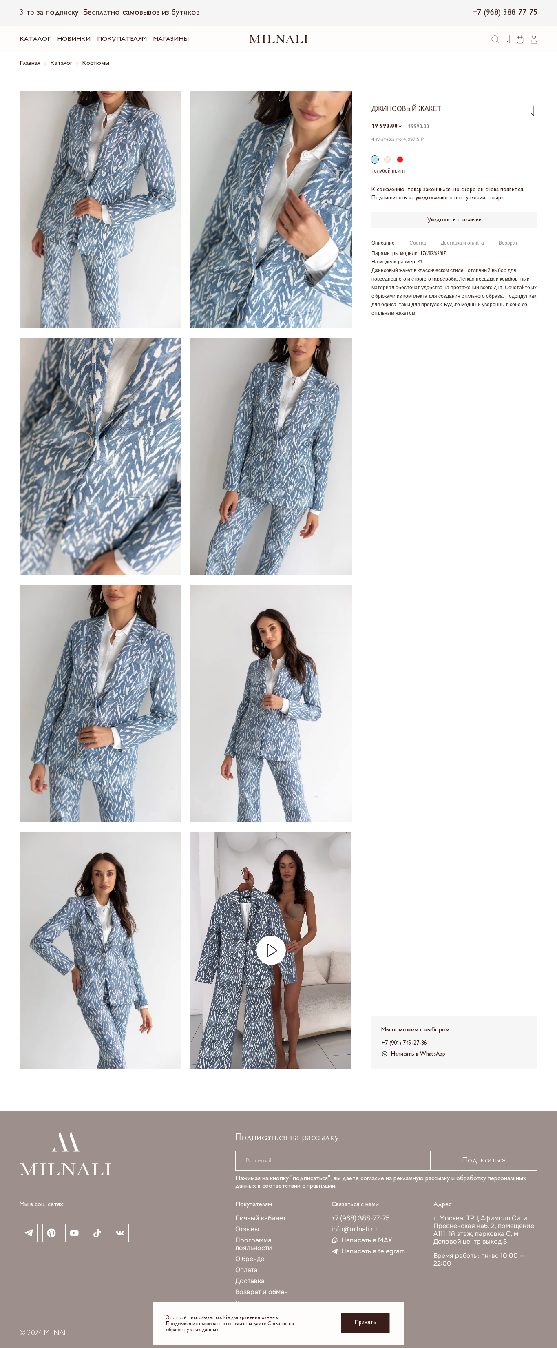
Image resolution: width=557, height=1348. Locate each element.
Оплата (246, 1270)
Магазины (171, 39)
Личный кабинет (260, 1218)
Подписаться (484, 1160)
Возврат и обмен (261, 1292)
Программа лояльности (253, 1244)
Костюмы (95, 63)
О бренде (249, 1259)
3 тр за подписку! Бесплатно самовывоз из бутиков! (111, 13)
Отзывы (247, 1229)
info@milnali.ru (354, 1229)
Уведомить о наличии (454, 220)
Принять (365, 1322)
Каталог (35, 39)
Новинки (74, 39)
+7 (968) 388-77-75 (361, 1218)
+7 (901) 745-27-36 (404, 1043)
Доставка (250, 1281)
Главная (30, 63)
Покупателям (122, 39)
